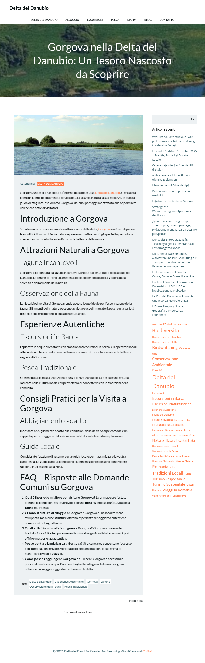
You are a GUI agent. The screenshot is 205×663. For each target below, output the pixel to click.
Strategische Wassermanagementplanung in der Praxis (172, 211)
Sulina (173, 467)
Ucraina (156, 490)
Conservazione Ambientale (165, 361)
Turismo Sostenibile (168, 484)
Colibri (147, 651)
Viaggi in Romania (177, 490)
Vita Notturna (179, 495)
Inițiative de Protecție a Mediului (173, 201)
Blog (148, 19)
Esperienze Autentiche (69, 581)
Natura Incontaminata (180, 440)
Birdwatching (165, 347)
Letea (187, 430)
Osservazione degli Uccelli (165, 446)
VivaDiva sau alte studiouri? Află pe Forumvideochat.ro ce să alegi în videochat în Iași (173, 141)
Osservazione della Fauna (45, 586)
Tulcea (188, 473)
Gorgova (104, 229)
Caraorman (185, 348)
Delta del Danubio (44, 19)
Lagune (105, 581)
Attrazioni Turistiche (164, 324)
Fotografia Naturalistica (168, 424)
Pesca (115, 19)
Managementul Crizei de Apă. (171, 185)
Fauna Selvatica (162, 419)
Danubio (157, 370)
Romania (160, 466)
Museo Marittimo (187, 435)
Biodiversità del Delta (164, 342)
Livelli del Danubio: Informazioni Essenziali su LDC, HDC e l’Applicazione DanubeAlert (172, 286)
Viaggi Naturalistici (161, 495)
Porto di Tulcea (183, 456)
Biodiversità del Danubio (166, 337)
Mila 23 (155, 435)
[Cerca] (192, 119)
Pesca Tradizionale (75, 586)
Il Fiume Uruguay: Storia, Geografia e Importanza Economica (168, 310)
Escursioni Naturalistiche (172, 404)
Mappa (131, 19)
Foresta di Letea (182, 420)
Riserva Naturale (163, 461)
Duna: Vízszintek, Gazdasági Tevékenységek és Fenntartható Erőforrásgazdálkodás (173, 244)
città (154, 353)
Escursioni (95, 19)
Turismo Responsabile (168, 479)
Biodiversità (165, 330)
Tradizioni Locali (167, 473)
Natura (158, 440)
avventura (183, 324)
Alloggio (72, 19)
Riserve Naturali (185, 461)
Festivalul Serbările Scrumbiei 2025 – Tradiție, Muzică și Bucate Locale (174, 155)
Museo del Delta (169, 435)
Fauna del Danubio (163, 414)
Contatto (167, 19)
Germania (158, 430)
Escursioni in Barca (168, 398)
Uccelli (190, 484)
